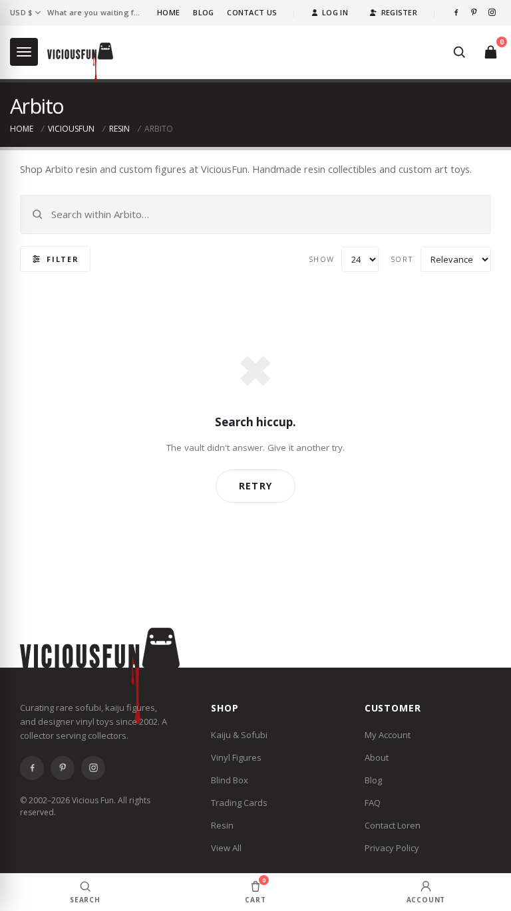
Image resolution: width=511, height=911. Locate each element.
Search (85, 899)
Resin (119, 128)
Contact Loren (393, 825)
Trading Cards (239, 803)
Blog (203, 12)
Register (399, 12)
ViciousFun (71, 128)
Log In (335, 12)
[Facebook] (456, 12)
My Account (388, 735)
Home (168, 12)
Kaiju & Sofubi (239, 735)
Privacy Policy (392, 848)
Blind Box (229, 780)
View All (226, 848)
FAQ (373, 803)
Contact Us (252, 12)
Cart (255, 890)
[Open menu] (24, 52)
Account (426, 899)
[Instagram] (492, 12)
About (377, 757)
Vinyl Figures (236, 757)
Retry (255, 485)
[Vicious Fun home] (80, 62)
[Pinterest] (474, 12)
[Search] (459, 52)
